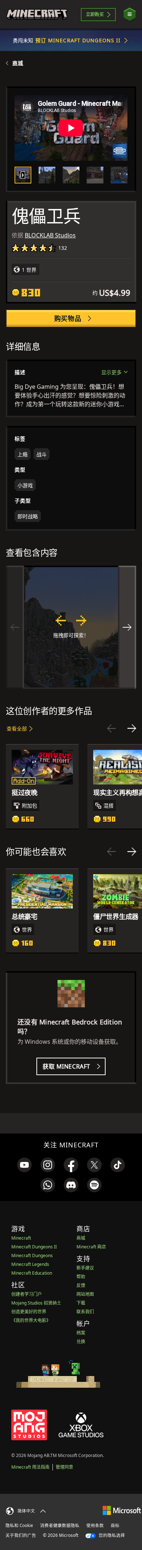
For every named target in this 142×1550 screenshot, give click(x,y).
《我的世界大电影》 (31, 1320)
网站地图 (85, 1294)
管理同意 (64, 1467)
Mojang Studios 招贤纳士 (36, 1303)
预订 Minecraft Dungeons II (78, 40)
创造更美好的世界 (28, 1312)
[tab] (23, 175)
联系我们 (85, 1312)
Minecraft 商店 (91, 1247)
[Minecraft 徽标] (37, 14)
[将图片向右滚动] (127, 627)
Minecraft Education (31, 1273)
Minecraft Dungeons (32, 1255)
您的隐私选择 (111, 1535)
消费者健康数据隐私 (59, 1525)
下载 (80, 1303)
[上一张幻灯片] (111, 728)
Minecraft (21, 1238)
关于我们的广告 (20, 1535)
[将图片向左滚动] (15, 627)
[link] (24, 1165)
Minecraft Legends (30, 1264)
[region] (71, 627)
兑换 (80, 1341)
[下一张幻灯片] (131, 728)
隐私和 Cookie (19, 1525)
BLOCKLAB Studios (50, 235)
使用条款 (95, 1525)
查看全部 (17, 728)
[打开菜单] (129, 14)
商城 (17, 63)
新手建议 (85, 1268)
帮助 (80, 1277)
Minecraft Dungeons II (34, 1247)
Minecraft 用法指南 (30, 1467)
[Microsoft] (122, 1510)
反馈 (80, 1285)
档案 (80, 1333)
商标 (115, 1525)
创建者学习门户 (26, 1294)
